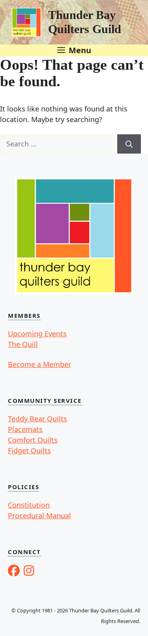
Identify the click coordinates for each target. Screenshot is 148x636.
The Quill (23, 344)
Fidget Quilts (29, 450)
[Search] (129, 144)
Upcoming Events (37, 333)
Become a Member (39, 364)
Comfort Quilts (33, 440)
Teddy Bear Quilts (37, 418)
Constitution (29, 505)
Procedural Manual (39, 515)
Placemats (25, 429)
